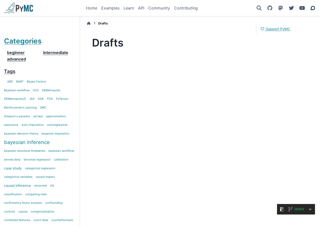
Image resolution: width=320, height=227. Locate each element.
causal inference (17, 186)
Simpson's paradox (17, 116)
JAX (31, 98)
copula (23, 211)
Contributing (186, 8)
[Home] (89, 23)
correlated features (17, 220)
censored (40, 185)
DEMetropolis (51, 90)
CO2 (36, 90)
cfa (52, 185)
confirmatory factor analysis (23, 202)
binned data (12, 159)
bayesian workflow (61, 150)
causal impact (45, 176)
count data (41, 220)
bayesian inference (27, 142)
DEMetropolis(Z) (15, 98)
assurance (11, 124)
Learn (129, 8)
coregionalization (42, 211)
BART (20, 81)
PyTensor (62, 98)
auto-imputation (33, 124)
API (141, 8)
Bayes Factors (36, 81)
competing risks (36, 194)
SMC (43, 107)
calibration (61, 159)
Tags (10, 71)
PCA (50, 98)
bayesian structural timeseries (24, 150)
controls (9, 211)
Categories (23, 41)
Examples (110, 8)
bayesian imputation (56, 133)
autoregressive (57, 124)
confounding (53, 202)
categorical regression (40, 168)
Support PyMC (277, 29)
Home (91, 8)
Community (159, 8)
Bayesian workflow (17, 90)
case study (13, 168)
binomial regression (37, 159)
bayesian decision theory (21, 133)
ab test (38, 116)
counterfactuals (62, 220)
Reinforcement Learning (20, 107)
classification (13, 194)
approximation (56, 116)
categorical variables (18, 176)
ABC (10, 81)
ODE (41, 98)
